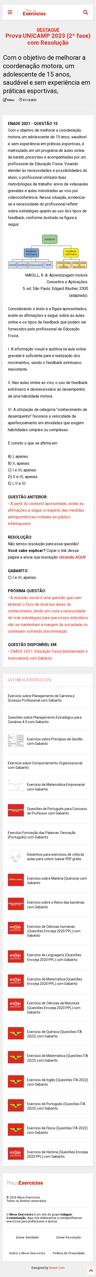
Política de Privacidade (69, 1253)
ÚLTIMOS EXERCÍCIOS (29, 680)
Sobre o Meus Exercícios (27, 1253)
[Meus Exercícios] (34, 14)
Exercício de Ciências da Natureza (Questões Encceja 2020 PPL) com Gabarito (53, 1007)
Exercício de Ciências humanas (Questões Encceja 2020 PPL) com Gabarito (53, 931)
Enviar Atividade (27, 1237)
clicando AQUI (72, 557)
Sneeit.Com (57, 1268)
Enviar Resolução (68, 1237)
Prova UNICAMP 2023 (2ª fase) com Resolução (48, 39)
